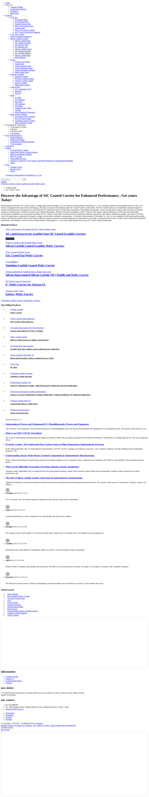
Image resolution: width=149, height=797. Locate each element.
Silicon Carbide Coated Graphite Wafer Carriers (35, 245)
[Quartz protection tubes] (19, 410)
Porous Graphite (21, 83)
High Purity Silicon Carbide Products (24, 152)
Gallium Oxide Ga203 (23, 108)
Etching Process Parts (23, 24)
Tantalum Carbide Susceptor (21, 376)
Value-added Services (18, 159)
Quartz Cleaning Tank (23, 66)
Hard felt (18, 91)
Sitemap (40, 723)
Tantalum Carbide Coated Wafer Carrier (30, 265)
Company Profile (16, 7)
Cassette (18, 110)
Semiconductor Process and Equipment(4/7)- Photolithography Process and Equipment (47, 424)
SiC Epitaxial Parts (22, 22)
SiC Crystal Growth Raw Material (27, 32)
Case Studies (15, 133)
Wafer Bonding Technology (25, 112)
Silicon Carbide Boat (22, 41)
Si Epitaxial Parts (21, 20)
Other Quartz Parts (22, 72)
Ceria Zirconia (12, 603)
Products (9, 15)
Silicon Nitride (12, 594)
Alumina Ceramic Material (17, 613)
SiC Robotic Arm (21, 47)
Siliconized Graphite (22, 85)
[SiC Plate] (14, 364)
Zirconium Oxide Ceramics (25, 117)
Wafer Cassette (16, 313)
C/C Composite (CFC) (23, 89)
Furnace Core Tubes (22, 62)
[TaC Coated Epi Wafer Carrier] (18, 252)
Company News (16, 167)
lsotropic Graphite (21, 77)
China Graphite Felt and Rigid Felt (62, 725)
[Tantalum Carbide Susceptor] (21, 373)
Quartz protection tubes (19, 413)
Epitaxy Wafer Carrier (19, 294)
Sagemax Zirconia (14, 605)
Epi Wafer (17, 725)
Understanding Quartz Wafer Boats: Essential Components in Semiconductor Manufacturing (50, 455)
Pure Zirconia (12, 609)
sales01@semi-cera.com (15, 709)
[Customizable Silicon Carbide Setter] (20, 401)
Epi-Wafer (18, 102)
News (8, 165)
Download (14, 11)
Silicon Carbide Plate (22, 55)
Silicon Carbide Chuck (23, 49)
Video (12, 163)
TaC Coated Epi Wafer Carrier (24, 255)
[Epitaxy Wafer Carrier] (15, 291)
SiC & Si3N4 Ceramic (23, 119)
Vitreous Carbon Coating (24, 81)
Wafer (12, 95)
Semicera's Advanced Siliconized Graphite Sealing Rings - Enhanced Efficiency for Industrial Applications (50, 395)
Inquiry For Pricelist (8, 695)
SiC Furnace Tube (21, 45)
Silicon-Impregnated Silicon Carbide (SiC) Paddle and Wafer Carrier (47, 274)
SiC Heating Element (22, 51)
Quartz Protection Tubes (24, 68)
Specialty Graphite (17, 74)
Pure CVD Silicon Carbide (25, 30)
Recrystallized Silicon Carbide (18, 596)
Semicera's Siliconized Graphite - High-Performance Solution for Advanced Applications (43, 386)
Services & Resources (14, 135)
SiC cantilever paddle (23, 43)
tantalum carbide (7, 725)
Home (8, 3)
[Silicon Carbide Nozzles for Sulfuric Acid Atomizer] (18, 337)
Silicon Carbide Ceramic (19, 39)
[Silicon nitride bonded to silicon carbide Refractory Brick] (22, 355)
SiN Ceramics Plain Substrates (21, 322)
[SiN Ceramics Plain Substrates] (22, 319)
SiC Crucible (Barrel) (23, 53)
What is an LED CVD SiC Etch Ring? (24, 433)
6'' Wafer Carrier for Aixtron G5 (25, 284)
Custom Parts (20, 28)
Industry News (15, 169)
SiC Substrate (20, 100)
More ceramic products (18, 114)
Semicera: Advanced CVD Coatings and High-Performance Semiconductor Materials (41, 161)
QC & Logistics (16, 144)
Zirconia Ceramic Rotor (16, 598)
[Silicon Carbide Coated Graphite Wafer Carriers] (24, 243)
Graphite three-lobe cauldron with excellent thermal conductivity (35, 349)
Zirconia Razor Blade (15, 607)
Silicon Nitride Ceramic (23, 123)
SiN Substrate (20, 104)
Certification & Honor (18, 9)
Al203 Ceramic (13, 615)
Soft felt (18, 93)
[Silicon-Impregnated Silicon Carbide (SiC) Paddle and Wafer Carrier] (28, 272)
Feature (8, 148)
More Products (20, 58)
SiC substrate (27, 725)
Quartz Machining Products (25, 70)
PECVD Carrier (16, 157)
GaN (9, 600)
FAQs (12, 171)
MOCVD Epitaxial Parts (24, 26)
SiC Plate (13, 367)
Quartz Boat (19, 64)
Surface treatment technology (21, 37)
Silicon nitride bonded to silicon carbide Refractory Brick (32, 358)
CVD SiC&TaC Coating (19, 150)
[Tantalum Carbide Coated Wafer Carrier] (12, 262)
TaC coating (37, 725)
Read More (10, 239)
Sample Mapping (16, 138)
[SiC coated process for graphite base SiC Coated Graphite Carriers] (31, 229)
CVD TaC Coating (17, 34)
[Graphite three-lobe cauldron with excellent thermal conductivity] (21, 346)
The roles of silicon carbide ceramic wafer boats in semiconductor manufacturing (44, 478)
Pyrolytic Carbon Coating (24, 79)
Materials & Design (17, 140)
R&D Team (14, 13)
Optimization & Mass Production (22, 142)
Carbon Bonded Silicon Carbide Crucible (22, 611)
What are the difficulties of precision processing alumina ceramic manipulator (42, 467)
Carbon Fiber (15, 87)
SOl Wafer (19, 106)
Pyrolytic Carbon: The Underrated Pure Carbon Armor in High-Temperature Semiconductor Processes (55, 444)
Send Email (5, 730)
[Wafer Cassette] (16, 310)
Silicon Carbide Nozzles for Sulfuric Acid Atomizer (29, 340)
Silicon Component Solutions (21, 154)
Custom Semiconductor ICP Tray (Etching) (26, 331)
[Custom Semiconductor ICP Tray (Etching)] (27, 328)
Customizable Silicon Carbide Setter (24, 404)
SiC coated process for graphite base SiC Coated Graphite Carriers (46, 233)
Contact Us (10, 146)
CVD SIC (14, 18)
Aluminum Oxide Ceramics (25, 121)
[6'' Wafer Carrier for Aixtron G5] (18, 281)
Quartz (12, 60)
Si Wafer (18, 98)
